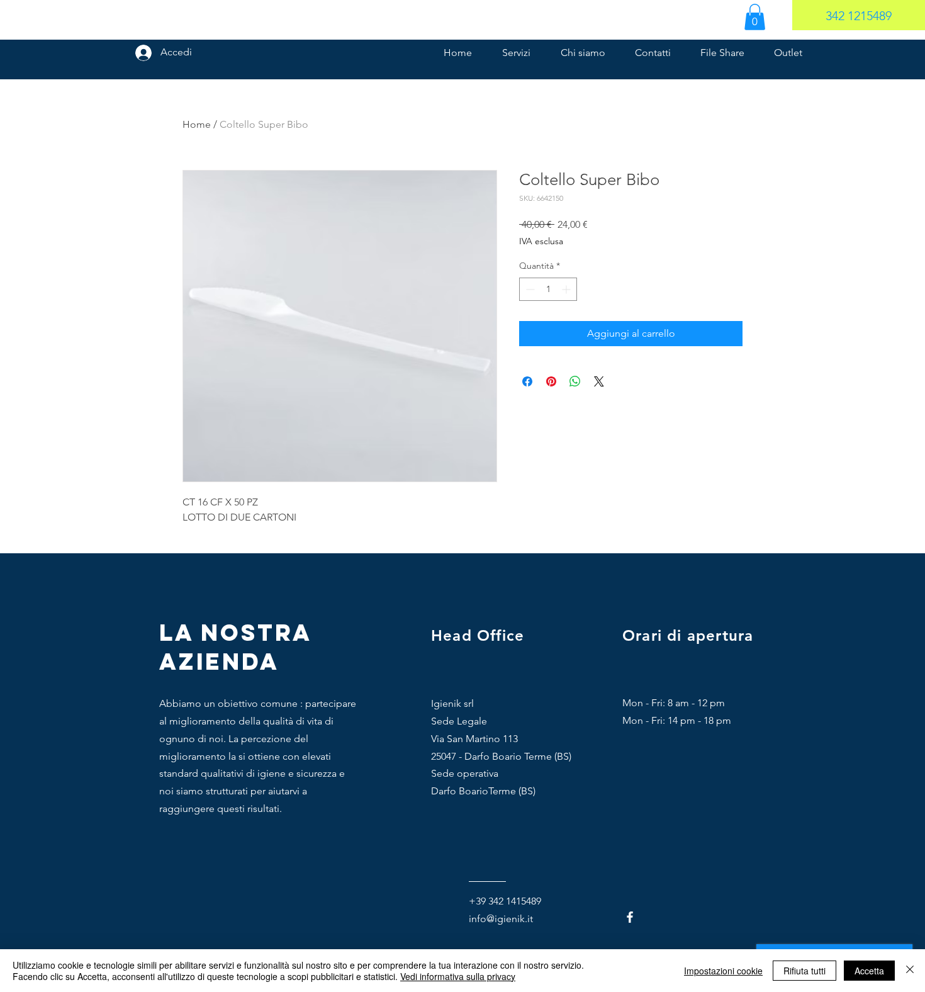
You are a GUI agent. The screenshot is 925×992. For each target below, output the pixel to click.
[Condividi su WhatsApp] (575, 381)
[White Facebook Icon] (629, 917)
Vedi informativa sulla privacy (457, 976)
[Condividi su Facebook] (527, 381)
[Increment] (567, 289)
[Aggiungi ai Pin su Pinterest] (551, 381)
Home (196, 124)
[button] (755, 17)
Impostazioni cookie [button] (723, 970)
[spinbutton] (548, 289)
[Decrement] (529, 289)
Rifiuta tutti (804, 970)
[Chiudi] (909, 970)
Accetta (869, 970)
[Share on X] (599, 381)
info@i (483, 919)
